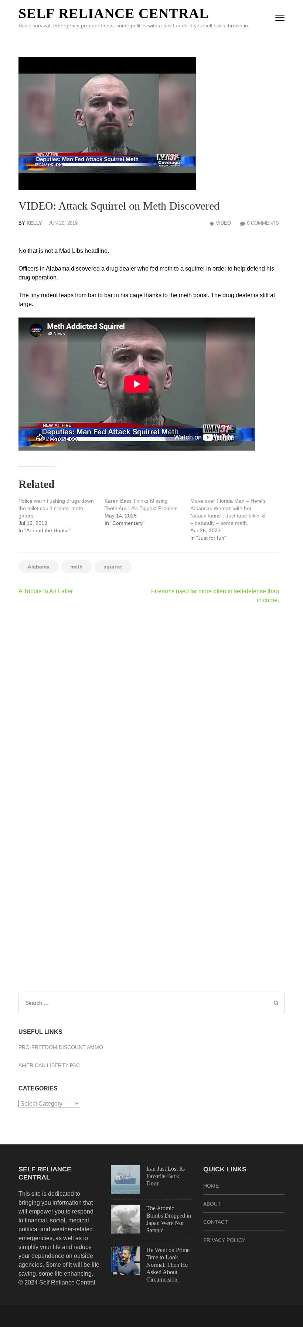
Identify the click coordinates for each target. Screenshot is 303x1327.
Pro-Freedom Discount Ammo (60, 1047)
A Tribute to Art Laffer (45, 591)
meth (76, 567)
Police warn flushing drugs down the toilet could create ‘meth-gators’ (56, 508)
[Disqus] (148, 706)
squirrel (113, 567)
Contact (215, 1222)
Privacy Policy (224, 1240)
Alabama (39, 567)
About (212, 1204)
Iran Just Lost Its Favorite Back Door (165, 1176)
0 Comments (263, 223)
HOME (211, 1186)
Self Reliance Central (113, 13)
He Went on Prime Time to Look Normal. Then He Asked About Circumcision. (168, 1265)
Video (223, 223)
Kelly (34, 223)
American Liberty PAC (49, 1065)
